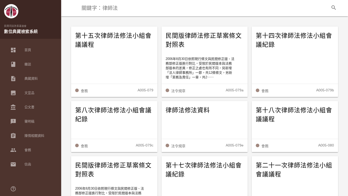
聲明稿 (22, 121)
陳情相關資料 (27, 136)
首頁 (20, 50)
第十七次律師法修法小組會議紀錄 (204, 170)
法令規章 (178, 91)
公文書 (22, 107)
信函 (20, 164)
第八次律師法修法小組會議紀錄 (113, 115)
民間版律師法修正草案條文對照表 (204, 40)
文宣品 (22, 93)
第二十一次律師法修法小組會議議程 (294, 170)
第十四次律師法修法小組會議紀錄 (294, 40)
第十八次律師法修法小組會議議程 (294, 115)
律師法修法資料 (188, 110)
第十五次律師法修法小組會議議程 (113, 40)
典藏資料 (24, 79)
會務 (20, 150)
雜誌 (20, 64)
